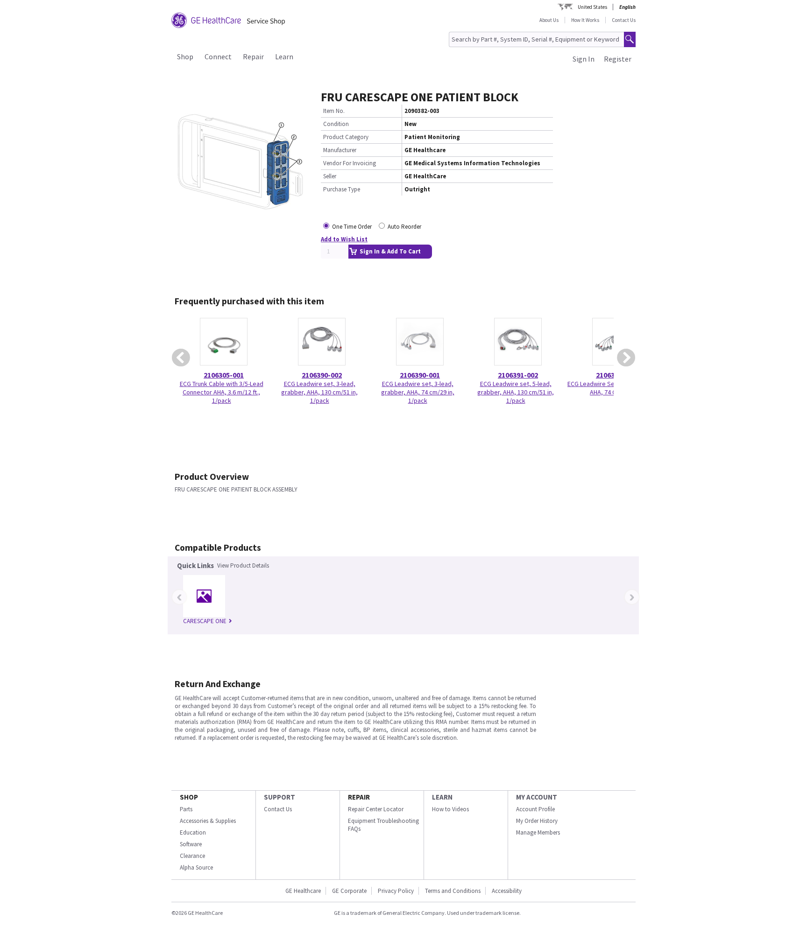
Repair (253, 56)
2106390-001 (420, 374)
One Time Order (352, 227)
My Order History (537, 821)
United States (592, 7)
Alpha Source (196, 867)
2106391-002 (518, 374)
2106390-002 (322, 374)
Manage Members (538, 832)
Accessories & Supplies (208, 821)
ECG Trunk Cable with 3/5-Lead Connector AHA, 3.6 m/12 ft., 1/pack (221, 392)
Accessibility (507, 891)
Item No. (334, 111)
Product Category (345, 137)
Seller (329, 176)
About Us (549, 20)
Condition (336, 124)
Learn (284, 56)
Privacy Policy (396, 891)
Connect (218, 56)
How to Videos (450, 809)
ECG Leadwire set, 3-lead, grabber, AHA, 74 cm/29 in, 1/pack (417, 392)
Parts (186, 809)
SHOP (189, 797)
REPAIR (359, 797)
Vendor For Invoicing (349, 163)
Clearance (192, 856)
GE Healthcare (303, 891)
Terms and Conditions (453, 891)
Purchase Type (341, 189)
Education (193, 832)
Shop (185, 56)
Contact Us (624, 20)
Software (191, 844)
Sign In (584, 58)
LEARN (442, 797)
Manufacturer (339, 150)
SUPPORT (279, 797)
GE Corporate (349, 891)
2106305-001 (224, 374)
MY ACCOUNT (536, 797)
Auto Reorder (404, 227)
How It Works (585, 20)
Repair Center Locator (376, 809)
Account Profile (535, 809)
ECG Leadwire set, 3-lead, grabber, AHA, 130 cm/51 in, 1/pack (319, 392)
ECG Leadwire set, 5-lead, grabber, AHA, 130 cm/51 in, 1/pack (515, 392)
